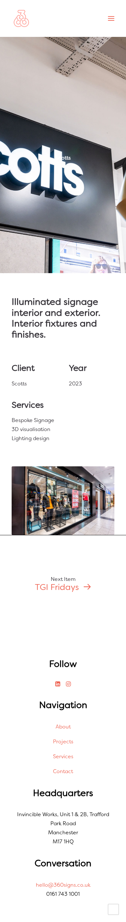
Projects (63, 741)
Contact (63, 771)
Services (63, 756)
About (63, 726)
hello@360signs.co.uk (63, 885)
